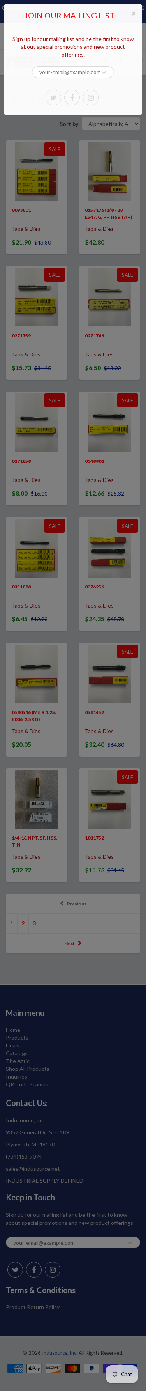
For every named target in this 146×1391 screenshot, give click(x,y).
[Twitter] (53, 97)
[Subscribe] (104, 72)
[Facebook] (72, 97)
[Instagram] (91, 97)
